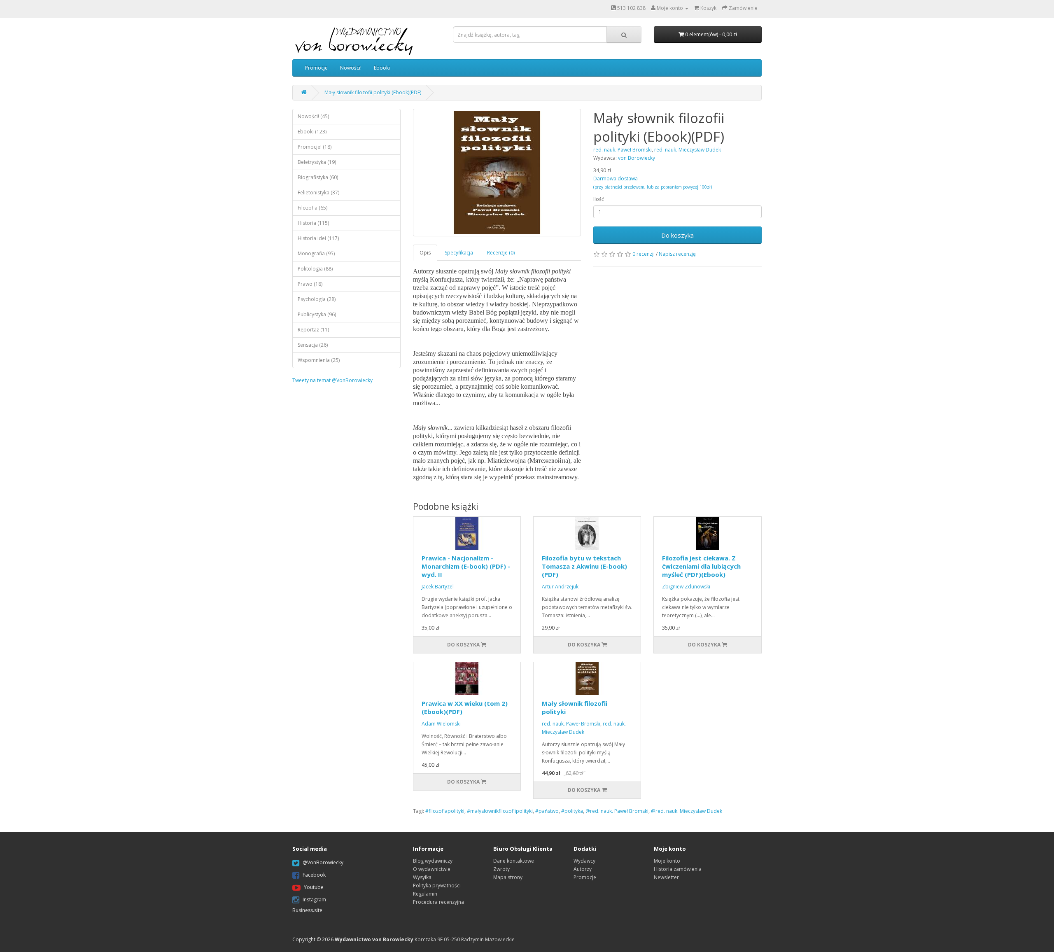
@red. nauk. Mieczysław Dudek (686, 810)
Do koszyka (677, 235)
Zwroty (501, 869)
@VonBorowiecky (323, 862)
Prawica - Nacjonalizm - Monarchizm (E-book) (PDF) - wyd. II (466, 566)
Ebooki (382, 67)
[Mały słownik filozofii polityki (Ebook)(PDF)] (497, 172)
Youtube (314, 887)
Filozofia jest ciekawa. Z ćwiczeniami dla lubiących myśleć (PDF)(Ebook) (701, 566)
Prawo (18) (310, 283)
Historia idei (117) (318, 238)
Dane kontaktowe (513, 860)
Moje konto (667, 860)
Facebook (314, 874)
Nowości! (350, 67)
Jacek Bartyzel (438, 586)
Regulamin (425, 893)
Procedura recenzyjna (438, 901)
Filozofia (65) (312, 207)
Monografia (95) (316, 253)
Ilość (598, 199)
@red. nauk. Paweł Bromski (616, 810)
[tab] (425, 253)
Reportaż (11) (313, 329)
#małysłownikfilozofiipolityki (500, 810)
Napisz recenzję (677, 253)
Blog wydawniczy (432, 860)
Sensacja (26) (313, 344)
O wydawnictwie (431, 869)
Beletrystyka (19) (317, 162)
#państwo (547, 810)
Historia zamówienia (678, 869)
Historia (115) (313, 222)
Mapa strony (507, 877)
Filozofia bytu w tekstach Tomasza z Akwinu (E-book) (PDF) (584, 566)
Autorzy (583, 869)
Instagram (314, 899)
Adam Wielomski (441, 723)
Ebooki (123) (312, 131)
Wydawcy (584, 860)
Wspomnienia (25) (319, 360)
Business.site (307, 910)
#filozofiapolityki (444, 810)
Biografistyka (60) (318, 177)
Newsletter (666, 877)
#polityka (572, 810)
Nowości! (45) (313, 116)
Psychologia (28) (317, 299)
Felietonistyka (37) (318, 192)
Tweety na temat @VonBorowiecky (332, 380)
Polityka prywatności (437, 885)
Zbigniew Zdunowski (686, 586)
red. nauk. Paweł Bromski (571, 723)
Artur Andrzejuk (560, 586)
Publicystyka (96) (317, 314)
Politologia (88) (315, 268)
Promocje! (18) (314, 146)
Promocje (316, 67)
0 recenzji (643, 253)
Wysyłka (422, 877)
